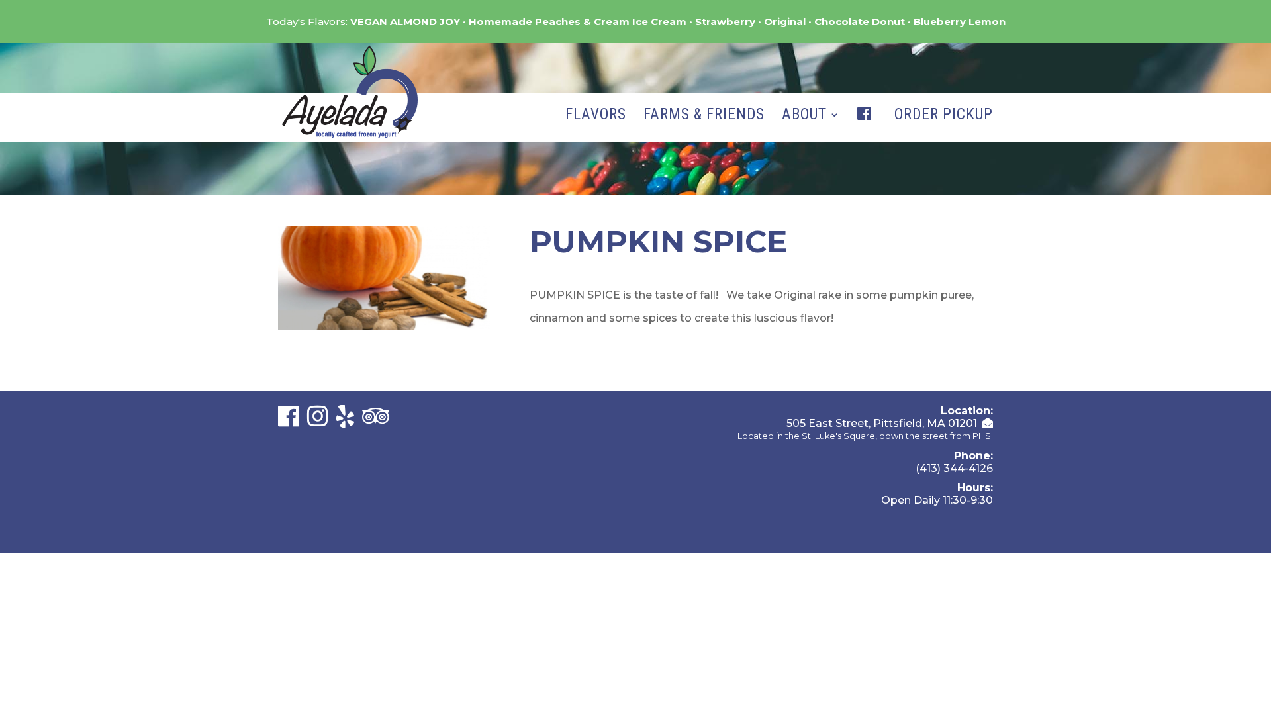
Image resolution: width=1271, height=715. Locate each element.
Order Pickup (943, 116)
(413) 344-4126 (954, 468)
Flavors (595, 116)
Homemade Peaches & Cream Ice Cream (577, 21)
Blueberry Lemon (960, 21)
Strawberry (725, 21)
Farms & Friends (704, 116)
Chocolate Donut (859, 21)
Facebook (867, 127)
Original (785, 21)
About (804, 116)
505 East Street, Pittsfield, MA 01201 (881, 423)
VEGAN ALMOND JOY (405, 21)
